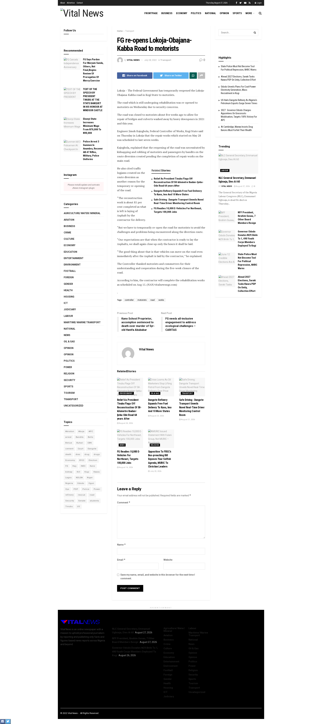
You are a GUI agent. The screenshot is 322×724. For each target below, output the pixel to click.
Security (69, 380)
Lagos (68, 478)
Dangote (92, 449)
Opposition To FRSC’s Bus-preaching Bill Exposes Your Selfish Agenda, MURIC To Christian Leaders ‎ (159, 459)
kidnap (68, 472)
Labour (68, 316)
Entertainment (74, 258)
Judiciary (70, 309)
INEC (83, 466)
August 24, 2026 (126, 423)
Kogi (87, 472)
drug (87, 454)
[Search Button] (255, 32)
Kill (78, 472)
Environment (126, 393)
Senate (82, 501)
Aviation (69, 219)
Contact (80, 3)
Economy (181, 13)
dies (78, 454)
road (152, 300)
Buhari (79, 443)
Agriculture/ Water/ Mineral (82, 213)
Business (166, 13)
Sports (237, 13)
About (62, 3)
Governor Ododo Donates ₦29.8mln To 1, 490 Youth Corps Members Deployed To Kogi (248, 238)
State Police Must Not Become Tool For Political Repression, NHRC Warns (247, 261)
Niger (90, 478)
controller (129, 300)
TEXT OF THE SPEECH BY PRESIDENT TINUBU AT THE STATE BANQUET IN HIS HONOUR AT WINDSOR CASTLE (93, 100)
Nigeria (69, 483)
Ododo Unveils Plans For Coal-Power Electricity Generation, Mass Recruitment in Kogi (238, 90)
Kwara (97, 472)
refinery (69, 495)
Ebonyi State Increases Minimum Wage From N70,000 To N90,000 (92, 125)
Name (121, 544)
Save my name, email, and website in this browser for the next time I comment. (157, 576)
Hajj (74, 466)
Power (68, 367)
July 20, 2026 (155, 471)
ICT (66, 303)
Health (68, 290)
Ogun (91, 483)
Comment (123, 502)
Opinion (224, 13)
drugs (97, 454)
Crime (67, 232)
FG (66, 466)
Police (86, 489)
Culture (69, 239)
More (249, 13)
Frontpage (151, 13)
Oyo (67, 489)
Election (93, 460)
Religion (155, 445)
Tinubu (69, 506)
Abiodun (69, 431)
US (78, 506)
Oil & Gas (155, 393)
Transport (129, 31)
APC (91, 431)
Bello (90, 437)
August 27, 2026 (242, 186)
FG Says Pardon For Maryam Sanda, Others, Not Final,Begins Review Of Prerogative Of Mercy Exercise (93, 70)
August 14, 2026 (126, 467)
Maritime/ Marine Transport (82, 322)
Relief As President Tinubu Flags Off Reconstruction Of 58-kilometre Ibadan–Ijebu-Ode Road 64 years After (178, 182)
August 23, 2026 (157, 416)
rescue (81, 495)
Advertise (71, 3)
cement (69, 449)
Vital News (133, 60)
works (161, 300)
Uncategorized (73, 405)
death (68, 454)
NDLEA (79, 478)
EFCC (81, 460)
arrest (68, 437)
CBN (90, 443)
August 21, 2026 (188, 419)
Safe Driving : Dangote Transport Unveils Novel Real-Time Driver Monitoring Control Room (192, 407)
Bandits (80, 437)
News (122, 445)
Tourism (69, 393)
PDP (76, 489)
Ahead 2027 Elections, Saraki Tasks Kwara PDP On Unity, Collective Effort (247, 283)
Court (80, 449)
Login (259, 3)
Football (70, 271)
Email (121, 559)
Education (70, 252)
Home (120, 31)
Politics (196, 13)
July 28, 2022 (150, 60)
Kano (92, 466)
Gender (68, 284)
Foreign (69, 277)
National (210, 13)
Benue (68, 443)
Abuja (81, 431)
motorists (142, 300)
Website (168, 559)
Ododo (80, 483)
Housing (69, 296)
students (94, 501)
